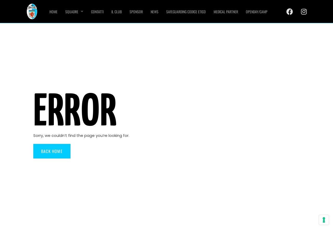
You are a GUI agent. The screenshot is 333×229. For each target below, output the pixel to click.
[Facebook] (289, 11)
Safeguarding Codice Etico (186, 11)
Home (53, 11)
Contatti (97, 11)
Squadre (71, 11)
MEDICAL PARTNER (226, 11)
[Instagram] (303, 11)
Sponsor (136, 11)
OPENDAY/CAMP (256, 11)
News (154, 11)
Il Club (116, 11)
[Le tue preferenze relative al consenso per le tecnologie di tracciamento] (324, 220)
